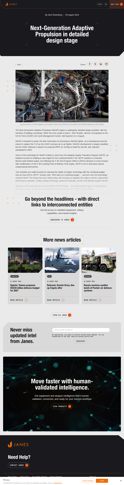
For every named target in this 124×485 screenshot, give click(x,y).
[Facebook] (90, 64)
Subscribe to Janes (59, 220)
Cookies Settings (88, 480)
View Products (60, 406)
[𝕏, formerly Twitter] (95, 64)
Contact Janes (17, 465)
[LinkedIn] (101, 64)
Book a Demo (115, 4)
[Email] (106, 64)
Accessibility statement (39, 476)
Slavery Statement (56, 476)
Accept (102, 480)
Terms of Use (24, 476)
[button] (106, 4)
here (91, 336)
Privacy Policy (12, 476)
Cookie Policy (58, 483)
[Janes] (11, 4)
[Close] (121, 481)
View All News (60, 315)
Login (100, 4)
